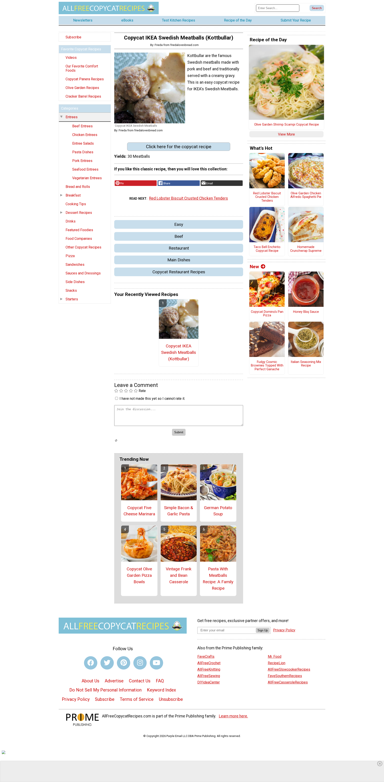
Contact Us (139, 681)
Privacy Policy (76, 699)
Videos (71, 57)
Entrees (72, 117)
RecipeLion (276, 663)
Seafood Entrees (85, 169)
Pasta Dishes (82, 152)
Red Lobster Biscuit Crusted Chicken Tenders (188, 198)
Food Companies (79, 238)
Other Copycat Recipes (83, 247)
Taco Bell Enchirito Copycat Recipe (267, 249)
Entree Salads (83, 143)
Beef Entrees (82, 126)
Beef (178, 236)
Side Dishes (75, 282)
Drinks (71, 221)
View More (286, 134)
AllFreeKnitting (208, 669)
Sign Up (263, 630)
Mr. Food (274, 656)
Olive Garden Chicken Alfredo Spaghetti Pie (305, 195)
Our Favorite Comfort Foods (82, 68)
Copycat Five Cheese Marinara (139, 511)
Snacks (71, 290)
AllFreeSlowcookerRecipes (289, 669)
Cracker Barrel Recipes (83, 96)
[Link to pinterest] (123, 663)
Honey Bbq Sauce (306, 312)
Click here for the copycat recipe (178, 146)
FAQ (160, 681)
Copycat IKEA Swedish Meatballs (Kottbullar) (178, 352)
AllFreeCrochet (208, 663)
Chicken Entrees (84, 135)
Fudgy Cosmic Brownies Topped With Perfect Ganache (267, 365)
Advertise (114, 681)
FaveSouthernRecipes (285, 676)
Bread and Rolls (78, 187)
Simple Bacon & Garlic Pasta (178, 511)
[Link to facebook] (90, 663)
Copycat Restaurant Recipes (178, 271)
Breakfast (73, 195)
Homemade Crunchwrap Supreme (306, 249)
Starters (72, 299)
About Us (90, 681)
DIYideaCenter (208, 682)
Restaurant (179, 248)
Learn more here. (233, 716)
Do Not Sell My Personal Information (105, 690)
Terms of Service (137, 699)
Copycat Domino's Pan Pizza (267, 313)
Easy (178, 224)
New (254, 266)
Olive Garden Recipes (82, 88)
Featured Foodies (79, 230)
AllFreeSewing (208, 676)
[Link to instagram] (140, 663)
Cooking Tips (76, 204)
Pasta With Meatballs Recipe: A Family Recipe (218, 578)
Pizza (70, 256)
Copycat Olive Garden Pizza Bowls (139, 575)
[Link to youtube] (156, 663)
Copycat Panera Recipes (85, 79)
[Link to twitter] (107, 663)
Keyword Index (161, 690)
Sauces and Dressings (83, 273)
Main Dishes (178, 259)
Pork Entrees (82, 161)
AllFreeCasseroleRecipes (288, 682)
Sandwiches (75, 264)
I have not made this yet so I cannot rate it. (152, 398)
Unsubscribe (171, 699)
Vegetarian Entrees (87, 178)
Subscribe (73, 37)
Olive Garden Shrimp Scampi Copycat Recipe (286, 124)
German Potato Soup (218, 511)
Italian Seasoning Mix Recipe (306, 364)
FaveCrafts (205, 656)
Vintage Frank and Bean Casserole (178, 575)
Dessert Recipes (79, 213)
